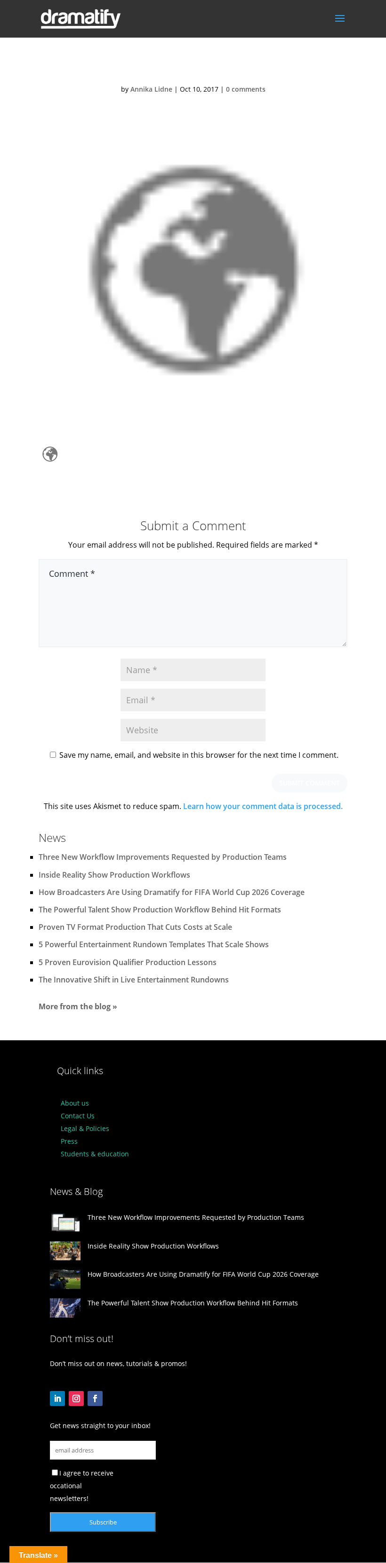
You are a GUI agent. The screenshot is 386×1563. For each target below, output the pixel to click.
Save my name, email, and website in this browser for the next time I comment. (198, 755)
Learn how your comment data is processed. (263, 806)
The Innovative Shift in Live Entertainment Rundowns (134, 979)
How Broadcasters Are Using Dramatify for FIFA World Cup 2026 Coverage (172, 892)
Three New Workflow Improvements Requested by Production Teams (163, 857)
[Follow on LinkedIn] (57, 1398)
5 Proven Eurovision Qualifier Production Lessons (128, 962)
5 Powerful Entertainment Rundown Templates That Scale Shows (154, 944)
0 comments (245, 89)
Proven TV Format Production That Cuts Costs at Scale (135, 927)
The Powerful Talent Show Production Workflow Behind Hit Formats (160, 909)
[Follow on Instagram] (76, 1398)
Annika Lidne (151, 89)
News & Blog (76, 1191)
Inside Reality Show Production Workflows (114, 875)
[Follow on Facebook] (95, 1398)
